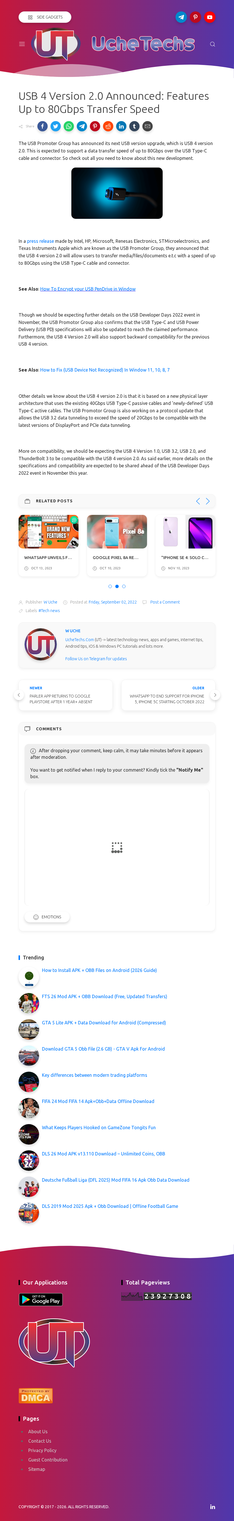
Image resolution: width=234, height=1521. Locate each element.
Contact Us (39, 1440)
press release (40, 241)
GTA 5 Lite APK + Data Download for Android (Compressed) (104, 1022)
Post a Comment (165, 602)
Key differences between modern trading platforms (94, 1075)
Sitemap (36, 1469)
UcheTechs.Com (79, 639)
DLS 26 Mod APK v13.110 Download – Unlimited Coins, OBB (103, 1153)
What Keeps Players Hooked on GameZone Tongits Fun (99, 1127)
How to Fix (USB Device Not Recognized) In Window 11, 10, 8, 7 (105, 369)
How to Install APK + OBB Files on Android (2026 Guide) (99, 970)
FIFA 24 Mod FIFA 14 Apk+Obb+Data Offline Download (98, 1101)
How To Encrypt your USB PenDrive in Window (88, 288)
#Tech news (49, 610)
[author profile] (41, 644)
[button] (42, 126)
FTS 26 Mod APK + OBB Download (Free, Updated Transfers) (104, 996)
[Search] (212, 44)
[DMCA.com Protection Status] (36, 1395)
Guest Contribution (48, 1459)
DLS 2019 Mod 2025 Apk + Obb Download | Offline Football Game (110, 1206)
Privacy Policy (42, 1450)
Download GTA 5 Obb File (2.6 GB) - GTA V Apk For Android (103, 1048)
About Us (38, 1431)
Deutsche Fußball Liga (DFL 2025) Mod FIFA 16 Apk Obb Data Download (115, 1179)
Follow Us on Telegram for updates (96, 658)
